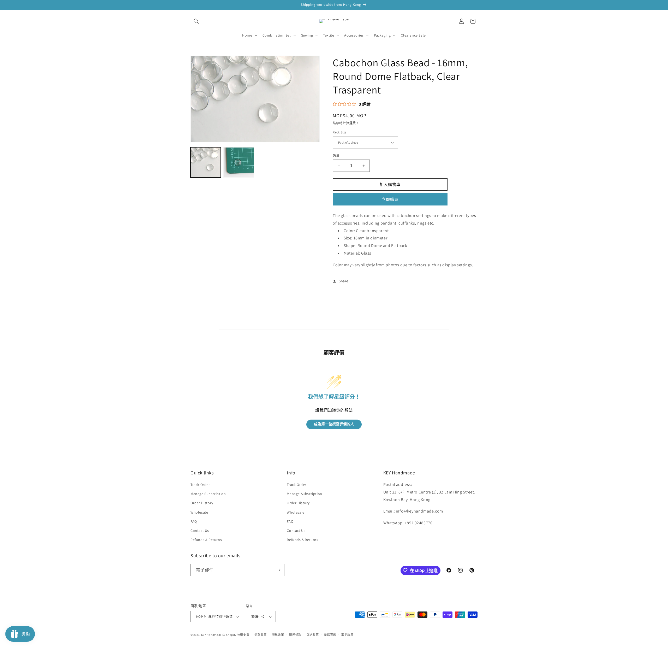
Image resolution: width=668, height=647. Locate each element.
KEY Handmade (211, 635)
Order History (201, 503)
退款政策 (260, 635)
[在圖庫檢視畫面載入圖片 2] (238, 162)
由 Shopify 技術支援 (235, 635)
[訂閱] (278, 570)
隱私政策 (278, 635)
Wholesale (199, 512)
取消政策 (347, 635)
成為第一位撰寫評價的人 (334, 424)
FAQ (193, 521)
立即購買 (390, 199)
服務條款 (295, 635)
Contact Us (199, 530)
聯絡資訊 (330, 635)
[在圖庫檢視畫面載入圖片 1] (205, 162)
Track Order (200, 484)
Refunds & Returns (206, 540)
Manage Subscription (208, 494)
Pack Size (340, 132)
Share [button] (343, 281)
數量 (336, 155)
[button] (196, 21)
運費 (352, 123)
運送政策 (313, 635)
